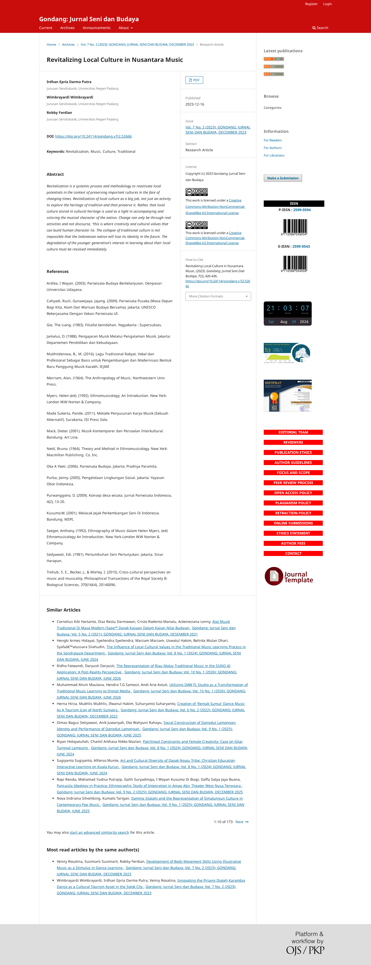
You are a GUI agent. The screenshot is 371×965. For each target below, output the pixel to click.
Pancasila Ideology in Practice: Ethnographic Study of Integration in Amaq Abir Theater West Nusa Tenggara (149, 785)
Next (239, 821)
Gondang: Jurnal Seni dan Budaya (89, 19)
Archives (67, 27)
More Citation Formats (206, 296)
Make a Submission (283, 178)
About (124, 27)
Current (45, 27)
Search (322, 27)
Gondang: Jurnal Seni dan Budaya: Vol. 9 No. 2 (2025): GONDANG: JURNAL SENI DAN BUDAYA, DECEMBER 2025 (150, 792)
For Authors (273, 147)
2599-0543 (301, 246)
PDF (196, 80)
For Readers (273, 140)
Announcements (97, 27)
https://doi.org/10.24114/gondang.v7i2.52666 (93, 136)
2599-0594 (302, 209)
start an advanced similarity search (99, 832)
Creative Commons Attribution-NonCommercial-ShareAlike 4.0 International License (215, 206)
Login (327, 4)
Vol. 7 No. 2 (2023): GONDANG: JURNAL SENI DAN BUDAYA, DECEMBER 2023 (137, 44)
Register (311, 4)
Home (51, 44)
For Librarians (274, 155)
